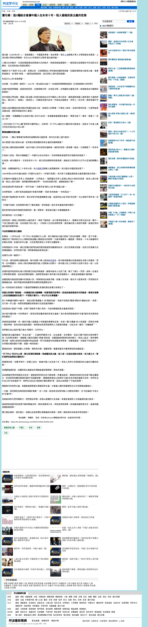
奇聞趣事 (74, 612)
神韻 (21, 583)
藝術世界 (99, 603)
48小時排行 (108, 26)
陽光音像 (100, 615)
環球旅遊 (98, 612)
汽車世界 (49, 612)
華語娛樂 (32, 609)
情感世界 (32, 612)
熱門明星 (40, 609)
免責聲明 (103, 621)
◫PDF (134, 11)
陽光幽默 (75, 615)
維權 (90, 597)
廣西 (16, 583)
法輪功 (86, 583)
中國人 (21, 428)
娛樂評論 (66, 609)
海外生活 (57, 603)
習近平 (55, 583)
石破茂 (25, 586)
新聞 (31, 5)
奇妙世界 (89, 612)
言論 (50, 7)
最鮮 (17, 612)
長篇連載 (52, 606)
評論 (38, 5)
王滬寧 (15, 586)
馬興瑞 (30, 583)
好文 (90, 7)
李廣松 (31, 418)
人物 (65, 597)
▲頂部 (121, 621)
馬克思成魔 (38, 583)
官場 (80, 597)
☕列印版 (121, 11)
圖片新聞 (116, 597)
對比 (99, 7)
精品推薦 (74, 609)
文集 (76, 7)
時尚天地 (66, 612)
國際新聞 (50, 597)
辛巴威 (57, 586)
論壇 (66, 5)
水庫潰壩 (48, 583)
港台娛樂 (49, 609)
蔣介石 (44, 586)
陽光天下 (84, 615)
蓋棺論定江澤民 (30, 615)
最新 (44, 7)
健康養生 (23, 603)
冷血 (6, 433)
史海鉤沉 (32, 603)
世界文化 (133, 603)
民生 (85, 597)
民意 (108, 7)
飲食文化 (23, 612)
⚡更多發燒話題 (10, 580)
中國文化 (91, 603)
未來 (30, 428)
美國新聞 (28, 597)
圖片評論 (91, 600)
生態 (100, 597)
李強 (20, 586)
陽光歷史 (67, 615)
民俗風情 (106, 612)
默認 (96, 23)
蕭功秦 (10, 24)
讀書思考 (19, 606)
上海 (67, 55)
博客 (73, 5)
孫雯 (31, 586)
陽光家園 (92, 615)
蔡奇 (75, 586)
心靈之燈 (49, 603)
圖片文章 (61, 606)
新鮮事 (52, 5)
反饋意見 (94, 621)
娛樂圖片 (83, 609)
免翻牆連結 (130, 1)
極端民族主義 (9, 428)
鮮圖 (113, 612)
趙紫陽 (86, 586)
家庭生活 (40, 603)
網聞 (70, 597)
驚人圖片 (19, 615)
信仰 (109, 597)
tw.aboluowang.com (31, 2)
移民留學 (57, 612)
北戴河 (51, 586)
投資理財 (125, 603)
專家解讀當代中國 (45, 615)
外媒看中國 (57, 7)
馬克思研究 (57, 615)
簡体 (123, 1)
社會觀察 (40, 612)
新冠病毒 (52, 260)
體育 (95, 597)
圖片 (115, 7)
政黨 (80, 7)
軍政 (22, 597)
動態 (71, 7)
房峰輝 (69, 586)
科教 (75, 597)
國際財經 (59, 597)
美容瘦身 (108, 603)
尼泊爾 (13, 588)
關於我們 (86, 621)
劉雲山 (63, 586)
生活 (44, 5)
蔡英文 (80, 586)
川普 (25, 583)
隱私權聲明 (113, 621)
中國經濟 (40, 169)
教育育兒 (83, 603)
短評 (85, 7)
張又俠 (79, 583)
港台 (104, 597)
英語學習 (27, 606)
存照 (104, 7)
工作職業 (74, 603)
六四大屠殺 (71, 583)
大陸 (35, 597)
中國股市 (7, 586)
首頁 (25, 5)
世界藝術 (35, 606)
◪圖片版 (128, 11)
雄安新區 (37, 586)
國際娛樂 (57, 609)
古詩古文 (116, 603)
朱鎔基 (11, 583)
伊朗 (6, 583)
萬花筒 (82, 612)
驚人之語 (65, 7)
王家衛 (7, 588)
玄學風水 (66, 603)
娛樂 (60, 5)
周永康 (93, 586)
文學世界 (44, 606)
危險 (38, 428)
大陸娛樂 (23, 609)
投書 (94, 7)
